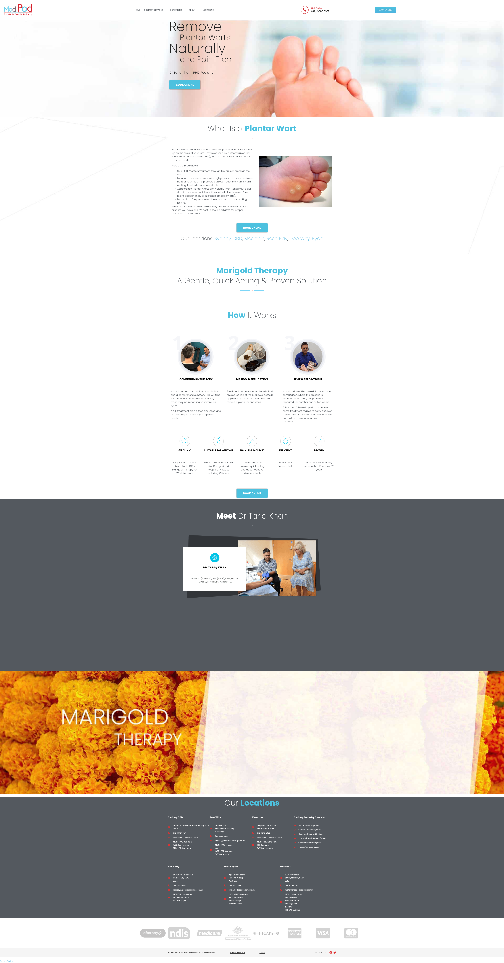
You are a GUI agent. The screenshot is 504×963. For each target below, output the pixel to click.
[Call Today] (305, 10)
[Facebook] (330, 952)
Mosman (254, 238)
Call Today (316, 8)
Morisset (285, 866)
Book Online (7, 961)
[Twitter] (334, 952)
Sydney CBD (228, 238)
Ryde (317, 238)
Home (137, 10)
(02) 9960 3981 (320, 11)
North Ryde (231, 866)
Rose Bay (276, 238)
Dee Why (299, 238)
